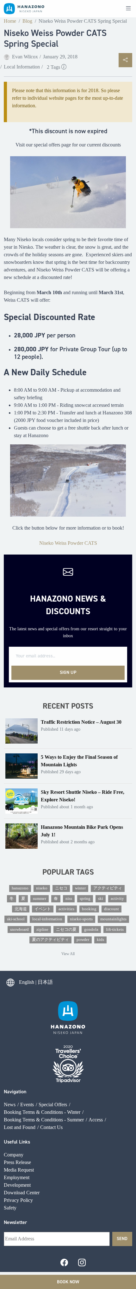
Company (13, 1154)
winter (80, 888)
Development (17, 1185)
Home (10, 21)
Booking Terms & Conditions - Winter (42, 1112)
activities (66, 909)
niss (68, 898)
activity (117, 898)
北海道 (21, 909)
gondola (91, 929)
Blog (27, 21)
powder (83, 939)
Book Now (68, 1282)
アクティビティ (107, 888)
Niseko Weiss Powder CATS (68, 543)
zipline (42, 929)
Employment (16, 1177)
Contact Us (51, 1127)
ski (100, 898)
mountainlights (113, 919)
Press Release (17, 1162)
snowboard (19, 929)
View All (68, 954)
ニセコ (61, 888)
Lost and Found (19, 1127)
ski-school (16, 919)
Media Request (19, 1170)
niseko (41, 888)
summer (39, 898)
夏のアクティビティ (50, 939)
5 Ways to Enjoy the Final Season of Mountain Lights (79, 760)
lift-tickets (115, 929)
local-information (47, 919)
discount (111, 909)
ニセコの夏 (66, 929)
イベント (42, 909)
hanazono (20, 888)
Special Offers (53, 1104)
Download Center (22, 1192)
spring (85, 898)
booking (89, 909)
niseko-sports (81, 919)
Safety (10, 1207)
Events (27, 1104)
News (9, 1104)
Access (96, 1119)
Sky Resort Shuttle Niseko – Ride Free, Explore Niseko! (82, 795)
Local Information (22, 66)
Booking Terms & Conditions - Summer (44, 1119)
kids (100, 939)
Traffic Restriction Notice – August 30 (81, 722)
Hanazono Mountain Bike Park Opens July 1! (82, 830)
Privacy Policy (18, 1200)
